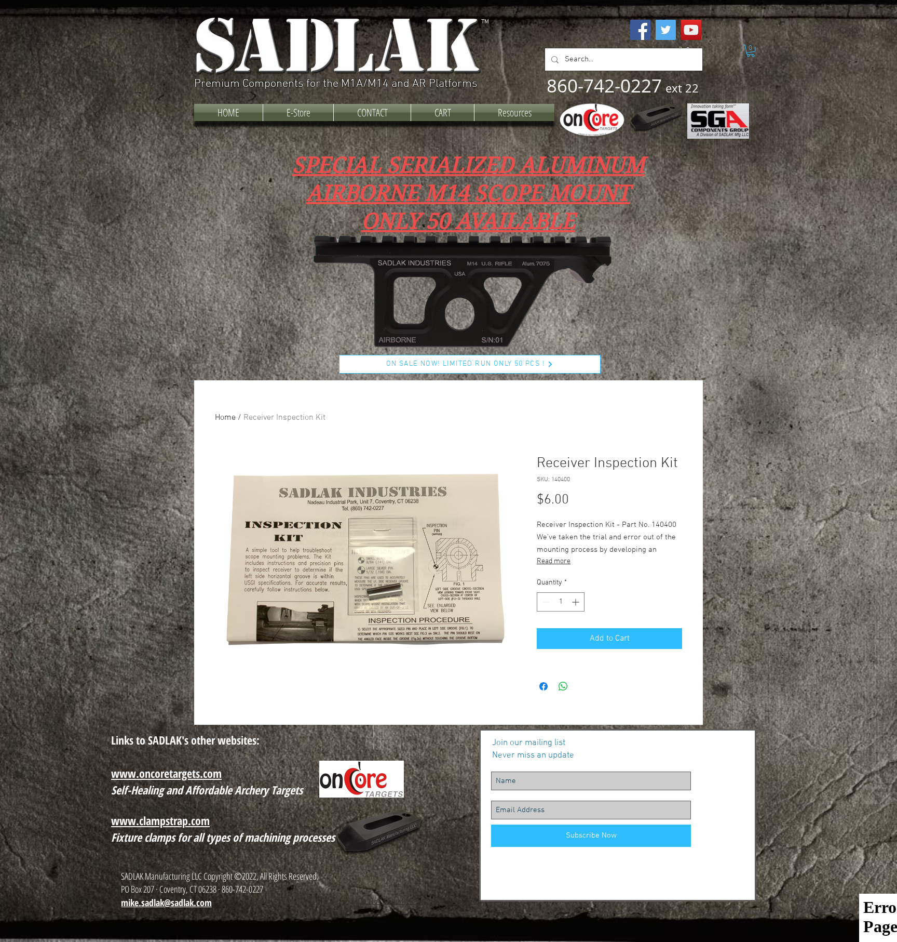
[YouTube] (691, 30)
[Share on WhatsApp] (563, 686)
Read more (553, 561)
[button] (750, 51)
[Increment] (576, 602)
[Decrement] (544, 602)
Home (225, 418)
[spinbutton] (560, 602)
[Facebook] (640, 30)
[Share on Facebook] (543, 686)
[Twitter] (666, 30)
